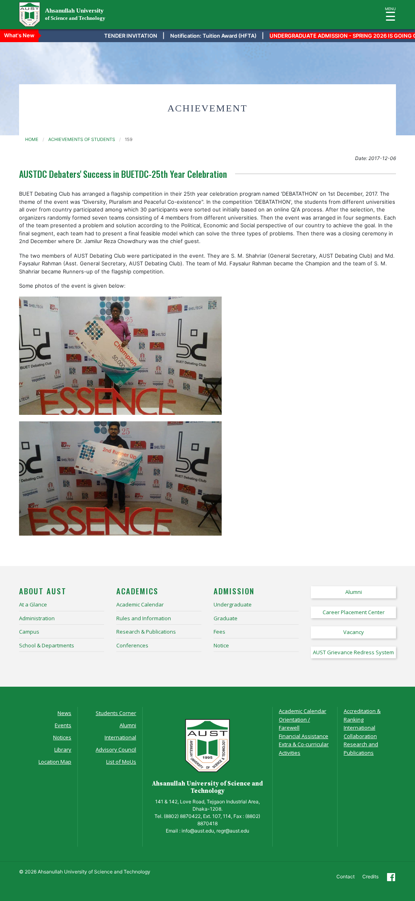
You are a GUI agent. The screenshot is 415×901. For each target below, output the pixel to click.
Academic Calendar (302, 711)
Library (62, 749)
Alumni (128, 725)
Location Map (55, 761)
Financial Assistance (303, 736)
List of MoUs (121, 761)
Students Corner (116, 713)
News (64, 713)
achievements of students (81, 139)
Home (32, 139)
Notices (62, 737)
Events (63, 725)
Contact (345, 876)
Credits (370, 876)
